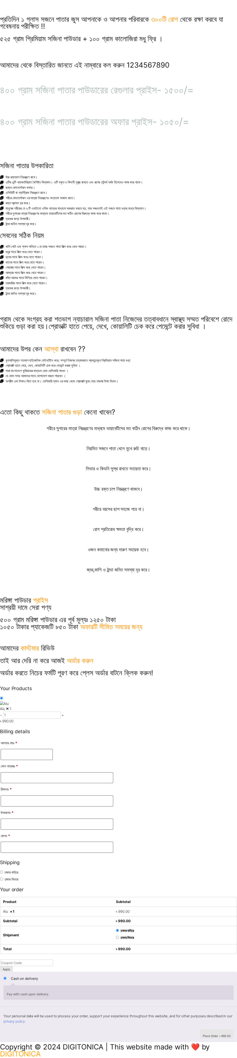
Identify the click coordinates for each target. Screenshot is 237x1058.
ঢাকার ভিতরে (11, 879)
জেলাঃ (5, 836)
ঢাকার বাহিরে (11, 872)
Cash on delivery (24, 978)
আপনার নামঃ (9, 743)
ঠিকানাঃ (6, 789)
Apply (6, 969)
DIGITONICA (20, 1053)
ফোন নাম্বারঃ (9, 766)
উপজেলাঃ (7, 812)
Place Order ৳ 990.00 (217, 1036)
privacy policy (14, 1021)
